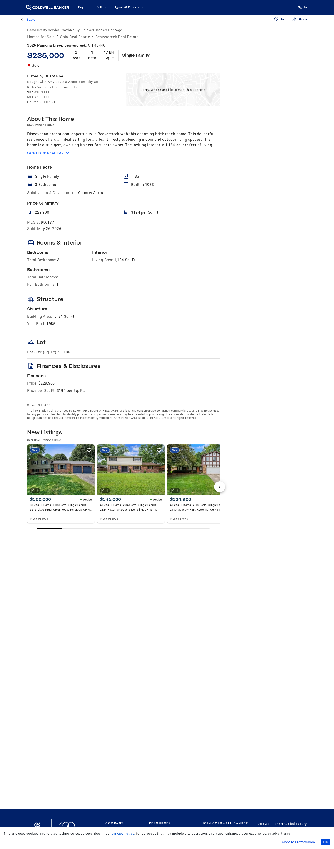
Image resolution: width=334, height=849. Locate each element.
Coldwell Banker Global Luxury (282, 824)
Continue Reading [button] (45, 153)
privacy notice (123, 833)
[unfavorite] (89, 449)
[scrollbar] (123, 528)
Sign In (302, 7)
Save (283, 19)
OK (325, 842)
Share (302, 19)
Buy (81, 7)
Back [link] (30, 19)
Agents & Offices (126, 7)
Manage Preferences (298, 842)
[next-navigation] (219, 486)
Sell (99, 7)
